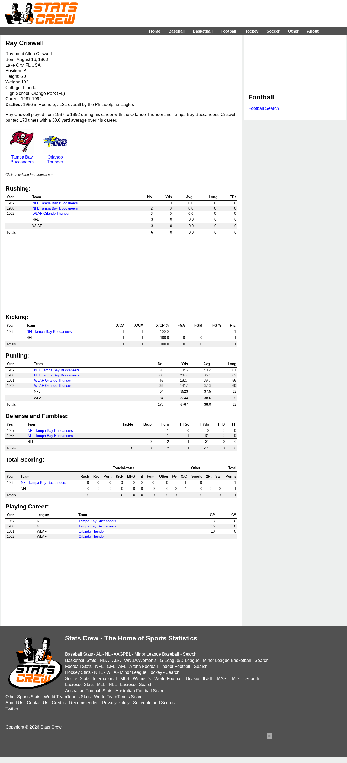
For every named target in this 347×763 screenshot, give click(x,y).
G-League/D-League (180, 660)
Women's (142, 678)
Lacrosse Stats (79, 684)
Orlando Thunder (55, 159)
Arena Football (143, 666)
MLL (101, 684)
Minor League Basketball (227, 660)
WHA (111, 672)
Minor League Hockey (141, 672)
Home (154, 31)
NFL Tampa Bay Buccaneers (55, 203)
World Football (168, 678)
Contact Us (37, 702)
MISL (237, 678)
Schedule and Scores (154, 702)
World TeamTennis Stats (67, 696)
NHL (98, 672)
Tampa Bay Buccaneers (22, 159)
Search (190, 654)
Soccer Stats (77, 678)
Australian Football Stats (88, 690)
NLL (113, 684)
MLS (124, 678)
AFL (122, 666)
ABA (116, 660)
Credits (59, 702)
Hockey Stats (78, 672)
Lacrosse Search (136, 684)
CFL (111, 666)
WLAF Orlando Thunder (51, 213)
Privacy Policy (116, 702)
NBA (104, 660)
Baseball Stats (79, 654)
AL (98, 654)
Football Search (263, 108)
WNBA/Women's (140, 660)
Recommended (84, 702)
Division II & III (199, 678)
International (105, 678)
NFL (99, 666)
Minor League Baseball (156, 654)
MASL (223, 678)
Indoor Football (175, 666)
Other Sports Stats (22, 696)
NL (107, 654)
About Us (14, 702)
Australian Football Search (141, 690)
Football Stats (78, 666)
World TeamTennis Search (119, 696)
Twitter (11, 709)
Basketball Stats (80, 660)
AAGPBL (122, 654)
